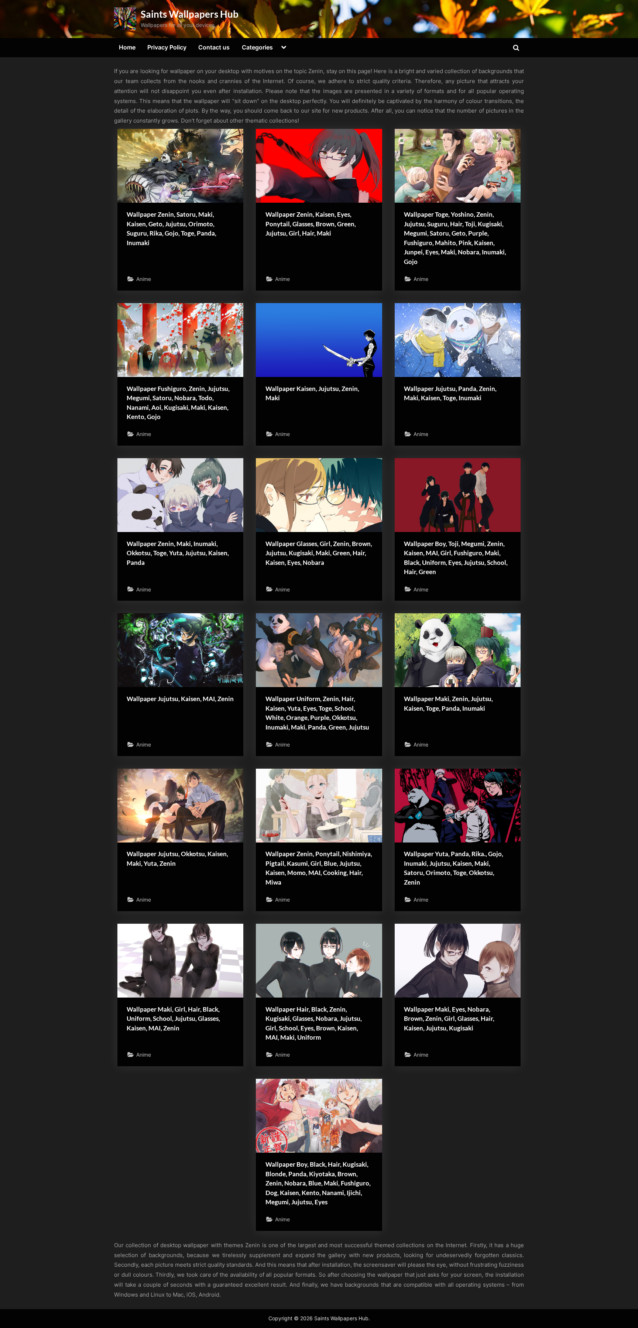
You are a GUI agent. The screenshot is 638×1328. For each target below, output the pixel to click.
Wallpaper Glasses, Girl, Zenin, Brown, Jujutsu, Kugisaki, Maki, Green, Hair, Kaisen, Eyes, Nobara (318, 553)
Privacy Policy (166, 47)
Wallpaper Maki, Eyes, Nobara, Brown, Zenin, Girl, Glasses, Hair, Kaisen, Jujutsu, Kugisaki (449, 1018)
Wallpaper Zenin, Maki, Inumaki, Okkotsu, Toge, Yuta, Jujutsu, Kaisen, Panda (178, 553)
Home (127, 47)
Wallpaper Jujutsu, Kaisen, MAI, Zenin (180, 699)
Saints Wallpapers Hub (190, 14)
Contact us (214, 47)
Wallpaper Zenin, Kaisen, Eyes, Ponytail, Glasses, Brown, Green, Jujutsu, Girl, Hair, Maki (310, 223)
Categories (257, 47)
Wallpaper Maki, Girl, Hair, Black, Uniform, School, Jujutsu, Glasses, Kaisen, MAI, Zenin (173, 1018)
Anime (143, 279)
